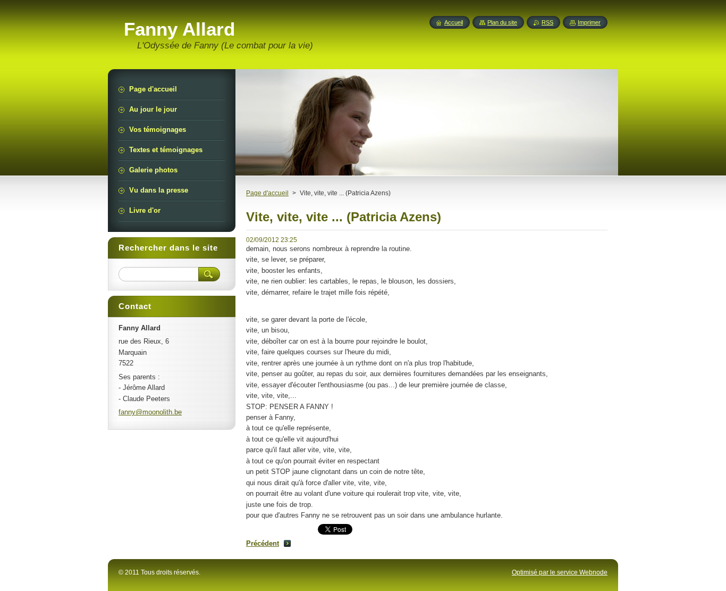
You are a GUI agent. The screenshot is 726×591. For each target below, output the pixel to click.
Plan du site (502, 22)
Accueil (453, 22)
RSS (547, 22)
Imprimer (589, 22)
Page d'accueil (267, 193)
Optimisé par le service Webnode (559, 572)
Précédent (262, 543)
